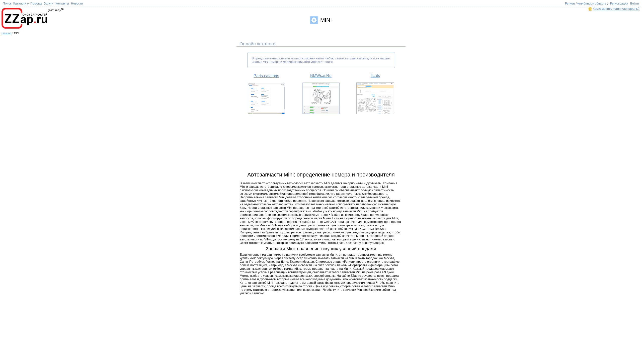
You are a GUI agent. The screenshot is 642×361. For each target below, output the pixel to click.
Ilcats (375, 75)
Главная (6, 33)
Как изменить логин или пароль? (616, 9)
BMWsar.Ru (321, 75)
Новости (77, 3)
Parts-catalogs (266, 76)
